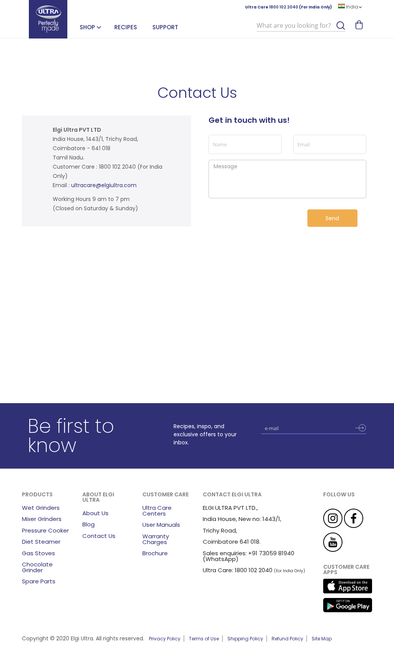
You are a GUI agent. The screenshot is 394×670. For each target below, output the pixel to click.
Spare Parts (38, 581)
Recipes (125, 27)
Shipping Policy (245, 638)
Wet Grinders (41, 508)
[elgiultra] (48, 19)
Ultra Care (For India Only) (288, 7)
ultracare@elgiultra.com (104, 185)
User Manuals (161, 525)
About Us (95, 513)
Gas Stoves (38, 553)
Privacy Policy (164, 638)
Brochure (155, 553)
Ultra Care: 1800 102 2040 (237, 570)
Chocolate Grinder (37, 567)
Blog (88, 524)
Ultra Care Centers (157, 511)
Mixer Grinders (42, 519)
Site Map (322, 638)
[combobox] (301, 26)
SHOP (87, 27)
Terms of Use (204, 638)
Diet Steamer (41, 542)
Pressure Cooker (45, 530)
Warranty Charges (155, 539)
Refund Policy (287, 638)
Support (165, 27)
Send (332, 218)
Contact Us (98, 536)
